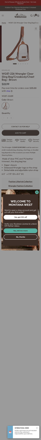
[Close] (37, 192)
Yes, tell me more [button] (20, 231)
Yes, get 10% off (20, 217)
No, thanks (20, 237)
